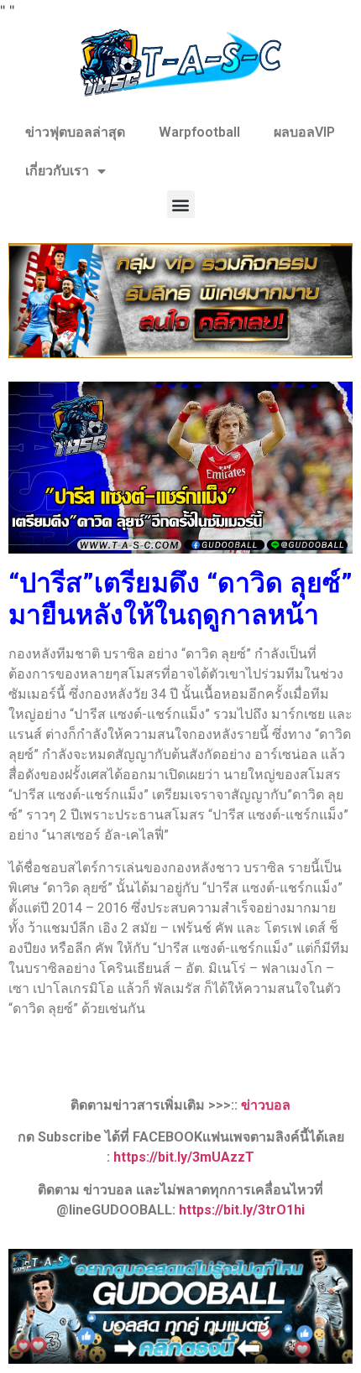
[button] (181, 204)
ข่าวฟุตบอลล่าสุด (75, 132)
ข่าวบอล (265, 1105)
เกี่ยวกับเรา (57, 171)
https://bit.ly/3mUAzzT (183, 1157)
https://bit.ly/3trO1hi (242, 1210)
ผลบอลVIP (304, 132)
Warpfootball (199, 132)
